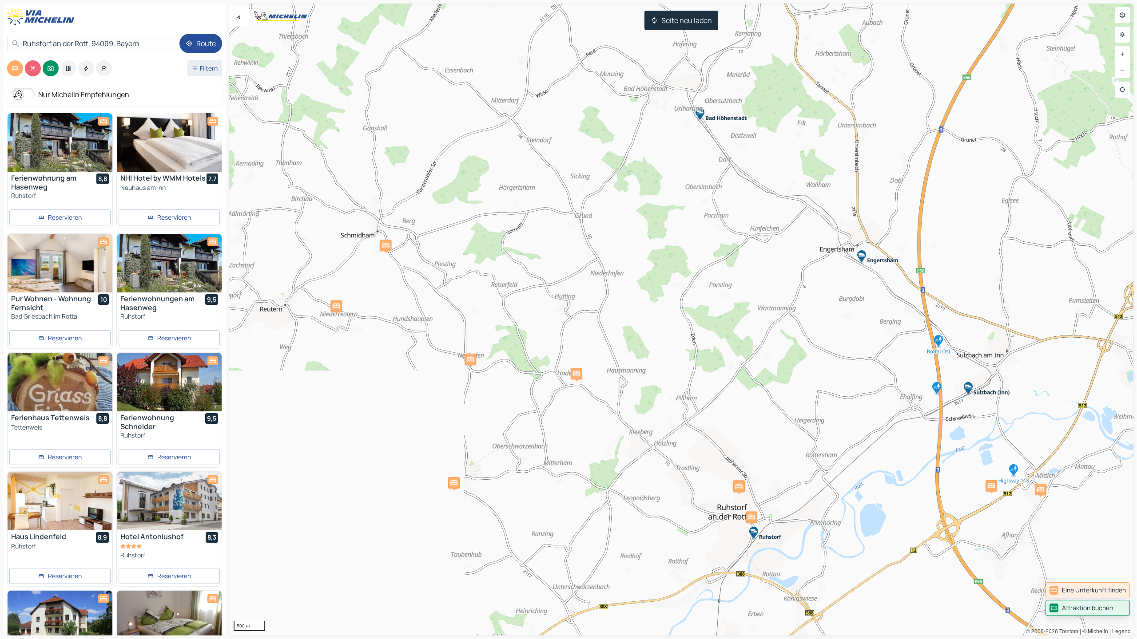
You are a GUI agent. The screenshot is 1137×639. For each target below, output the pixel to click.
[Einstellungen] (1122, 35)
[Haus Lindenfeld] (60, 501)
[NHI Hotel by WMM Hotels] (169, 142)
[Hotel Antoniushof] (169, 501)
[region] (681, 319)
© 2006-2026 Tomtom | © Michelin (1067, 631)
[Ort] (1122, 90)
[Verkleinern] (1122, 70)
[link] (1088, 590)
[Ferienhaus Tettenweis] (60, 382)
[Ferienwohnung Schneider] (169, 382)
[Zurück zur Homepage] (42, 17)
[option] (15, 68)
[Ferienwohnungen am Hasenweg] (169, 263)
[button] (991, 486)
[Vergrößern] (1122, 54)
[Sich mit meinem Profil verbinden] (1122, 15)
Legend (1121, 631)
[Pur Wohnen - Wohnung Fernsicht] (60, 263)
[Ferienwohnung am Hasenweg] (60, 142)
